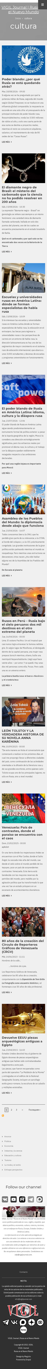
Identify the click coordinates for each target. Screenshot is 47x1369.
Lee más (7, 142)
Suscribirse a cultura (3, 1116)
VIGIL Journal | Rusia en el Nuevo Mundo (23, 9)
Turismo (7, 1160)
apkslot (5, 847)
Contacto (24, 1272)
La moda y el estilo (12, 1165)
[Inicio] (23, 1310)
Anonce (7, 1136)
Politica (7, 1141)
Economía (8, 1146)
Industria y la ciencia (13, 1151)
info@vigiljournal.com (23, 1255)
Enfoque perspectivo (13, 1170)
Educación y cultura (12, 1155)
